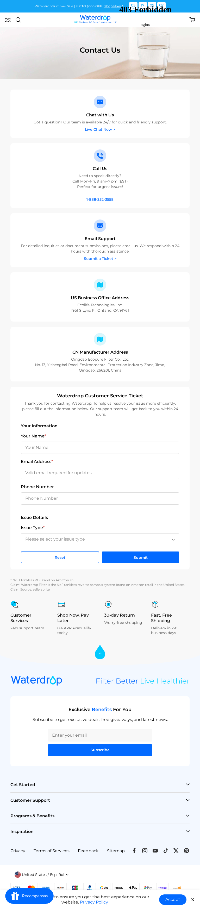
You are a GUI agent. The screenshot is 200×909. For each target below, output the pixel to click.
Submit (141, 557)
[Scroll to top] (100, 652)
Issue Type (33, 527)
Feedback (88, 850)
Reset (60, 557)
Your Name (33, 436)
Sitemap (116, 850)
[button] (8, 20)
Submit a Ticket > (100, 258)
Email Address (37, 461)
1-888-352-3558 (100, 199)
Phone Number (37, 486)
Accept (172, 899)
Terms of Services (52, 850)
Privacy (17, 850)
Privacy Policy (94, 902)
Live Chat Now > (100, 129)
